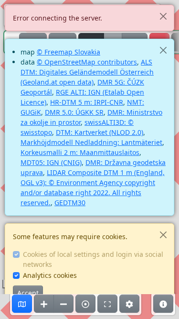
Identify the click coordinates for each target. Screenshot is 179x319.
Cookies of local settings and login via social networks (93, 259)
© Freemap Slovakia (68, 51)
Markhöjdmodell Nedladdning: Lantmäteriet (91, 142)
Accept (28, 292)
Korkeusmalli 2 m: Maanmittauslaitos (80, 152)
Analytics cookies (50, 275)
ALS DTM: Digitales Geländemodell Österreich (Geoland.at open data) (87, 72)
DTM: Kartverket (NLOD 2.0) (99, 132)
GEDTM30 (69, 202)
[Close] (163, 16)
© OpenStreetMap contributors (87, 61)
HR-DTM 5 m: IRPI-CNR (86, 102)
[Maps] (22, 304)
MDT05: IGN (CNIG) (51, 162)
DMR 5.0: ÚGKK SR (74, 112)
